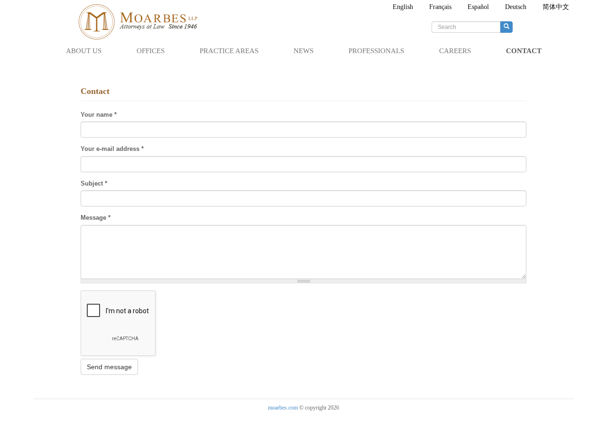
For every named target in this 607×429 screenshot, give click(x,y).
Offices (151, 51)
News (303, 51)
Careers (455, 51)
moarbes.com (283, 407)
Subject (94, 183)
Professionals (376, 51)
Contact (524, 51)
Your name (99, 114)
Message (95, 217)
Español (478, 6)
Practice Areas (229, 51)
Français (440, 6)
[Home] (142, 22)
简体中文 (556, 6)
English (403, 6)
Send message (109, 367)
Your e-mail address (112, 148)
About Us (83, 51)
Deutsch (515, 6)
